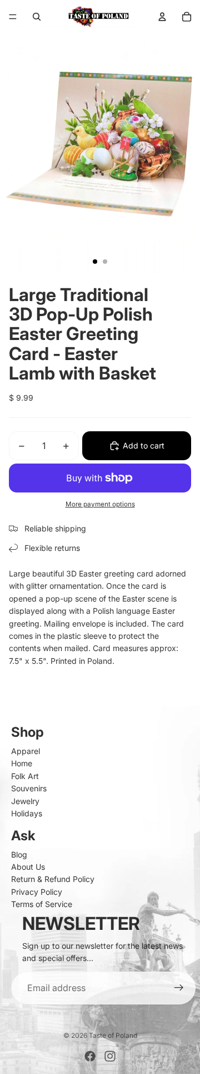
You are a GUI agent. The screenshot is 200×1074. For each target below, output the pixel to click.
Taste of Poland (113, 1035)
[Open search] (36, 16)
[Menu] (13, 16)
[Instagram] (110, 1056)
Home (21, 763)
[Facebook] (90, 1056)
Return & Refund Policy (52, 879)
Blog (19, 854)
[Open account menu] (162, 16)
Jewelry (25, 801)
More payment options (100, 504)
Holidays (26, 813)
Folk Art (25, 776)
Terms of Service (41, 904)
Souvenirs (29, 788)
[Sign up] (179, 988)
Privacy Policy (36, 891)
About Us (28, 866)
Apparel (25, 751)
